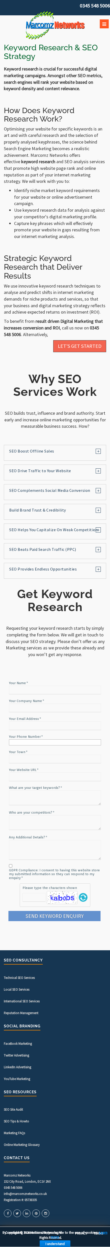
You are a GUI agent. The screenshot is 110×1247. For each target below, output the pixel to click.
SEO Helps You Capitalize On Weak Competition (53, 529)
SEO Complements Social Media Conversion (49, 490)
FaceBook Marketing (18, 1043)
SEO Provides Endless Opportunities (43, 569)
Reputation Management (21, 1013)
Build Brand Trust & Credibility (37, 510)
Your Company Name (25, 701)
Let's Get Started (80, 346)
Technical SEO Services (19, 978)
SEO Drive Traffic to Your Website (40, 470)
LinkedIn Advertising (17, 1067)
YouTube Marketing (17, 1079)
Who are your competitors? (30, 812)
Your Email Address (24, 719)
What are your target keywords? (34, 788)
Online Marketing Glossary (22, 1145)
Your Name (17, 683)
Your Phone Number (25, 737)
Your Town (17, 752)
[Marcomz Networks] (55, 25)
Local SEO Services (16, 989)
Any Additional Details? (27, 837)
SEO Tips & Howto (16, 1121)
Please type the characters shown (50, 888)
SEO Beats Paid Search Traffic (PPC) (42, 549)
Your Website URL (22, 770)
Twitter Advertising (16, 1055)
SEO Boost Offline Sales (31, 451)
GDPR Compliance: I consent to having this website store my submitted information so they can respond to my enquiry (54, 874)
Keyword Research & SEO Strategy (51, 52)
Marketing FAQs (14, 1133)
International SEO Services (22, 1001)
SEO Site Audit (13, 1109)
